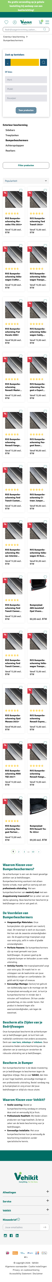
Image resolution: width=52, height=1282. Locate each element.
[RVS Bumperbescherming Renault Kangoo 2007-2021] (38, 751)
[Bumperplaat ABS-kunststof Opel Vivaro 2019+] (38, 586)
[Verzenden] (44, 1227)
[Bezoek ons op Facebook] (11, 1236)
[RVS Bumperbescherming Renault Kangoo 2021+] (13, 420)
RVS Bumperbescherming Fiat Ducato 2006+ (13, 331)
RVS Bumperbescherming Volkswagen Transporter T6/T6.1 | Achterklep (38, 663)
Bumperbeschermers (17, 140)
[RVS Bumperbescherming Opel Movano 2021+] (13, 696)
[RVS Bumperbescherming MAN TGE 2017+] (13, 751)
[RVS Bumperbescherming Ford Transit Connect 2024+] (13, 586)
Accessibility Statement (20, 1273)
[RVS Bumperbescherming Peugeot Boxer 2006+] (38, 420)
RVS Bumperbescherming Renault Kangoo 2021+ (13, 442)
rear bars (16, 1042)
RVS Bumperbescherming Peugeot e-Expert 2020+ (37, 387)
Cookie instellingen (38, 1266)
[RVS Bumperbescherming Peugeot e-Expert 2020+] (38, 365)
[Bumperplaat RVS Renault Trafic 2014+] (38, 807)
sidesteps (26, 1042)
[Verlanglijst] (6, 22)
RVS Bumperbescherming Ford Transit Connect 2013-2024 (13, 663)
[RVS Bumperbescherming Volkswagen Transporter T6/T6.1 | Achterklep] (38, 641)
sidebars (38, 1042)
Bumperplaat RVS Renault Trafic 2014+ (38, 829)
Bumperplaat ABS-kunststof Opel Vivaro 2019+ (37, 608)
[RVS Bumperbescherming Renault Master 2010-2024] (13, 365)
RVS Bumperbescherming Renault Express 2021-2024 (37, 718)
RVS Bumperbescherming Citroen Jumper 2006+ (37, 497)
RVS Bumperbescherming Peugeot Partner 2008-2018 (13, 829)
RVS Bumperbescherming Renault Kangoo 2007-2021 (37, 773)
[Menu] (47, 22)
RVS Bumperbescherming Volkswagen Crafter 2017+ (13, 276)
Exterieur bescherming (15, 124)
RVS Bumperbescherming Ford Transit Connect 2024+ (13, 608)
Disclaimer (38, 1273)
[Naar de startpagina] (26, 22)
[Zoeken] (44, 29)
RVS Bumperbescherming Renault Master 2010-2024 (13, 387)
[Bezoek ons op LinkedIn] (17, 1236)
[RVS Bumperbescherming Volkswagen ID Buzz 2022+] (38, 530)
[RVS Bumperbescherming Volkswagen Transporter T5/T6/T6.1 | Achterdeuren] (38, 254)
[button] (18, 1219)
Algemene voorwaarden (16, 1266)
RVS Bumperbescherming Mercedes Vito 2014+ (13, 221)
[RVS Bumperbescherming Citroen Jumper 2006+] (38, 475)
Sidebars (10, 130)
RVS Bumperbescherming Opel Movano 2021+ (13, 718)
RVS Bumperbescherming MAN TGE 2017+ (13, 773)
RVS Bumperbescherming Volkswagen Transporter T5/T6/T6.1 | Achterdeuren (38, 276)
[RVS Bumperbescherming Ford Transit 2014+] (38, 199)
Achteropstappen (15, 145)
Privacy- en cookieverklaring (26, 1269)
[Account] (14, 22)
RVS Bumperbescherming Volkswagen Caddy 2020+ (38, 332)
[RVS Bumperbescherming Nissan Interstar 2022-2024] (13, 530)
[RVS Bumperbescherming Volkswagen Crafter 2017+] (13, 254)
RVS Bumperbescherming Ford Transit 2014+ (37, 221)
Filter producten (26, 165)
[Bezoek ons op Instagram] (5, 1236)
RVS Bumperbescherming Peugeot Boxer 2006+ (37, 442)
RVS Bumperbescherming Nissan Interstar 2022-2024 (13, 552)
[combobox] (21, 29)
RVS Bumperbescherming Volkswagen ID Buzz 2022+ (38, 552)
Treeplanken (12, 135)
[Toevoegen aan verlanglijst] (20, 190)
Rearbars (10, 150)
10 (33, 851)
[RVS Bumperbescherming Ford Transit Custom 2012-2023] (13, 475)
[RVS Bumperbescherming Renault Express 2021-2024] (38, 696)
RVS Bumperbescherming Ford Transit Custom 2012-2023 (13, 497)
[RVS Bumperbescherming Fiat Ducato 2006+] (13, 309)
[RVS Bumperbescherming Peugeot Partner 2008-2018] (13, 807)
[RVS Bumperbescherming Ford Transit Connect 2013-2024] (13, 641)
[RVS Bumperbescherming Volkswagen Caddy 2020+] (38, 309)
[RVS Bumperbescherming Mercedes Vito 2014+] (13, 199)
